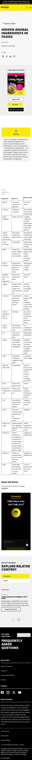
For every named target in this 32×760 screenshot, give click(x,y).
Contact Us (4, 671)
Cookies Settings (5, 740)
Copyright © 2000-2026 (7, 748)
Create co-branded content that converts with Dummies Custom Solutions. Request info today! (16, 2)
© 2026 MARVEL (5, 758)
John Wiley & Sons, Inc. (22, 748)
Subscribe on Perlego (16, 109)
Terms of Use (5, 731)
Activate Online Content (7, 675)
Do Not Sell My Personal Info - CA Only (12, 745)
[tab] (15, 576)
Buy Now (15, 104)
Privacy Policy (5, 736)
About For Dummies (6, 666)
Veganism (4, 488)
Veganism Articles (10, 23)
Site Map (3, 680)
